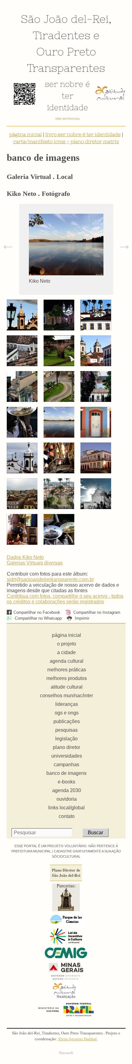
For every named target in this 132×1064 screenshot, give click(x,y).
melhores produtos (66, 678)
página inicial (25, 134)
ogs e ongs (67, 712)
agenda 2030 (66, 790)
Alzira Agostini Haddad (77, 1039)
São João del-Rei (65, 19)
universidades (66, 756)
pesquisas (66, 730)
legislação (66, 738)
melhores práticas (66, 669)
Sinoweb (66, 1053)
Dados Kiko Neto (25, 557)
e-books (66, 781)
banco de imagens (66, 773)
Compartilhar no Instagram (96, 612)
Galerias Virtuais (25, 562)
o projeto (66, 643)
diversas (53, 562)
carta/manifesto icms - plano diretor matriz (66, 141)
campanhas (66, 764)
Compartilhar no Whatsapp (38, 618)
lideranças (66, 704)
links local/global (66, 807)
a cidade (66, 652)
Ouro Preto (66, 51)
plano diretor (66, 747)
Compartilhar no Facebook (37, 612)
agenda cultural (66, 661)
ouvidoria (66, 799)
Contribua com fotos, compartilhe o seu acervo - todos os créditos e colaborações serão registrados (65, 598)
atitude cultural (67, 687)
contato (67, 816)
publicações (66, 721)
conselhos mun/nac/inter (66, 695)
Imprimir (81, 618)
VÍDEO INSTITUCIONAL (67, 119)
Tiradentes (61, 35)
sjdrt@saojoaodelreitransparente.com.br (50, 579)
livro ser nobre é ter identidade (83, 134)
